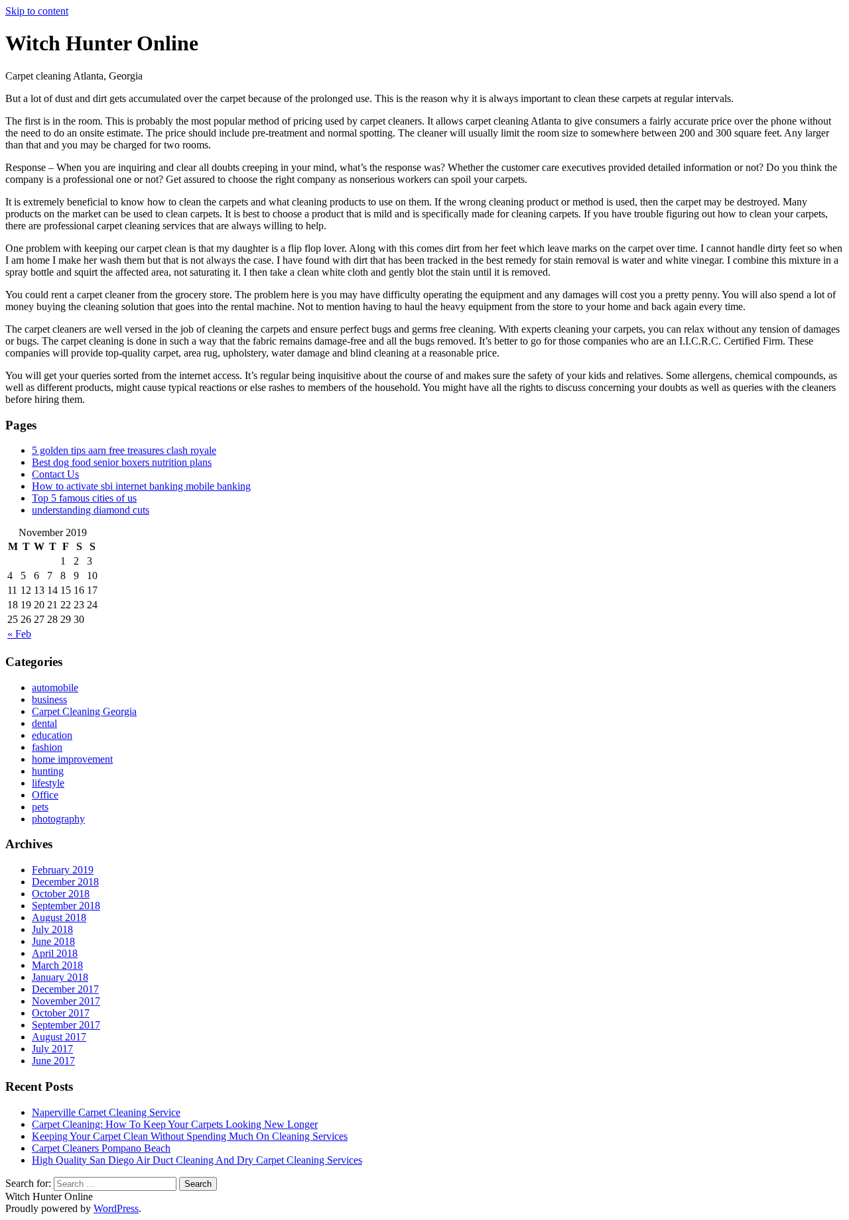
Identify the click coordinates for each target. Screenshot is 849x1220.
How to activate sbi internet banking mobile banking (141, 486)
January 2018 (60, 977)
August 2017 (59, 1036)
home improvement (72, 759)
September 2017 (66, 1024)
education (52, 735)
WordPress (116, 1208)
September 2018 (66, 905)
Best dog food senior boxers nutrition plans (122, 462)
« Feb (19, 633)
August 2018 (59, 917)
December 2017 (65, 989)
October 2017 (61, 1013)
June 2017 (53, 1060)
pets (40, 806)
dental (44, 723)
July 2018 (52, 929)
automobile (55, 687)
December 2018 (65, 881)
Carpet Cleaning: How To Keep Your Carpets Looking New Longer (175, 1124)
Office (45, 795)
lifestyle (48, 783)
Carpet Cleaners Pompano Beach (101, 1148)
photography (58, 818)
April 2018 (55, 953)
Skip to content (36, 11)
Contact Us (55, 474)
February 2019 (63, 869)
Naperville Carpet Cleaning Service (106, 1112)
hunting (48, 771)
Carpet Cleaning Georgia (84, 711)
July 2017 (52, 1048)
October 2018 (61, 893)
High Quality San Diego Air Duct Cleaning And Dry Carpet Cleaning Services (197, 1160)
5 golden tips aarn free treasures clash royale (124, 450)
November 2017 (66, 1001)
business (49, 699)
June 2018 (53, 941)
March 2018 (57, 965)
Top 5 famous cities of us (84, 498)
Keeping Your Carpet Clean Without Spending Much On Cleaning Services (190, 1136)
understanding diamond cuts (90, 510)
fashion (47, 747)
